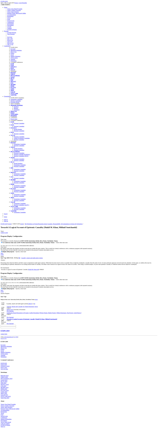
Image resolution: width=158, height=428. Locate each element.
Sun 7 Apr (10, 38)
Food (8, 19)
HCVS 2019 (4, 381)
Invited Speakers (18, 148)
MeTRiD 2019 (4, 387)
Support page (4, 338)
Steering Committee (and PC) (21, 205)
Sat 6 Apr (9, 37)
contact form (4, 334)
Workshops (13, 60)
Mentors (16, 108)
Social (12, 55)
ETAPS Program (11, 32)
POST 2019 (4, 367)
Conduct (9, 28)
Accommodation (11, 14)
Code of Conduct (5, 423)
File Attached (10, 311)
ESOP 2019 (4, 363)
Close (2, 254)
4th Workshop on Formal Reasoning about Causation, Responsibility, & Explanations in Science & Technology (54, 224)
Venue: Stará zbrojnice (13, 12)
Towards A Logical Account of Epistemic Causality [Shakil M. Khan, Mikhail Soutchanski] (32, 319)
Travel (9, 17)
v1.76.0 (16, 337)
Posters (12, 53)
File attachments (5, 267)
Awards (9, 26)
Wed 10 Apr (10, 43)
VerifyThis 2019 (5, 398)
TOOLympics (14, 57)
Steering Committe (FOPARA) (22, 154)
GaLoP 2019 (4, 380)
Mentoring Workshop (16, 50)
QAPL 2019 (4, 392)
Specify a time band (21, 251)
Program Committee (19, 123)
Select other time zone (62, 242)
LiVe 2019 (3, 386)
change (36, 299)
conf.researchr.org (8, 337)
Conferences (10, 22)
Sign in (6, 219)
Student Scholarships (6, 419)
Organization (7, 96)
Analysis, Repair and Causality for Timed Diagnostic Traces (22, 306)
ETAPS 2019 (4, 224)
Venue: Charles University (14, 10)
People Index (14, 119)
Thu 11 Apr (10, 44)
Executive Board (15, 102)
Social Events (10, 20)
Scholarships (10, 23)
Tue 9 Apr (10, 41)
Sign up (6, 221)
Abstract (3, 260)
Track (2, 231)
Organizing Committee (16, 99)
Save (2, 253)
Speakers (16, 106)
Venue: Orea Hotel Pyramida (14, 9)
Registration (10, 16)
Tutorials (13, 59)
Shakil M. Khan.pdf (33, 269)
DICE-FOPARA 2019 (6, 378)
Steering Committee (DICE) (21, 156)
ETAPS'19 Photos (12, 29)
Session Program (5, 293)
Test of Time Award (6, 422)
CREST (30, 303)
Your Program (11, 34)
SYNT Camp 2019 (6, 396)
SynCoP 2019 (4, 395)
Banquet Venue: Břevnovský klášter (16, 13)
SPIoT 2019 (4, 393)
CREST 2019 (4, 232)
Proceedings (10, 25)
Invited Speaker (18, 129)
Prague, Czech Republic (20, 3)
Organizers (17, 109)
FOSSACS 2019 (5, 366)
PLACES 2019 (5, 390)
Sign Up (3, 426)
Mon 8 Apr (10, 40)
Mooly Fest (13, 52)
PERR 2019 (4, 389)
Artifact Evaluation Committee (22, 138)
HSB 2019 (3, 383)
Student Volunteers (15, 56)
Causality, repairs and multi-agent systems (32, 258)
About (5, 7)
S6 (19, 258)
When (2, 256)
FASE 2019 (4, 364)
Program (6, 31)
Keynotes (13, 49)
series (9, 224)
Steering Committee (16, 101)
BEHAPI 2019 (4, 375)
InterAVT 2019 (5, 384)
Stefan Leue (10, 309)
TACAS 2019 (4, 369)
